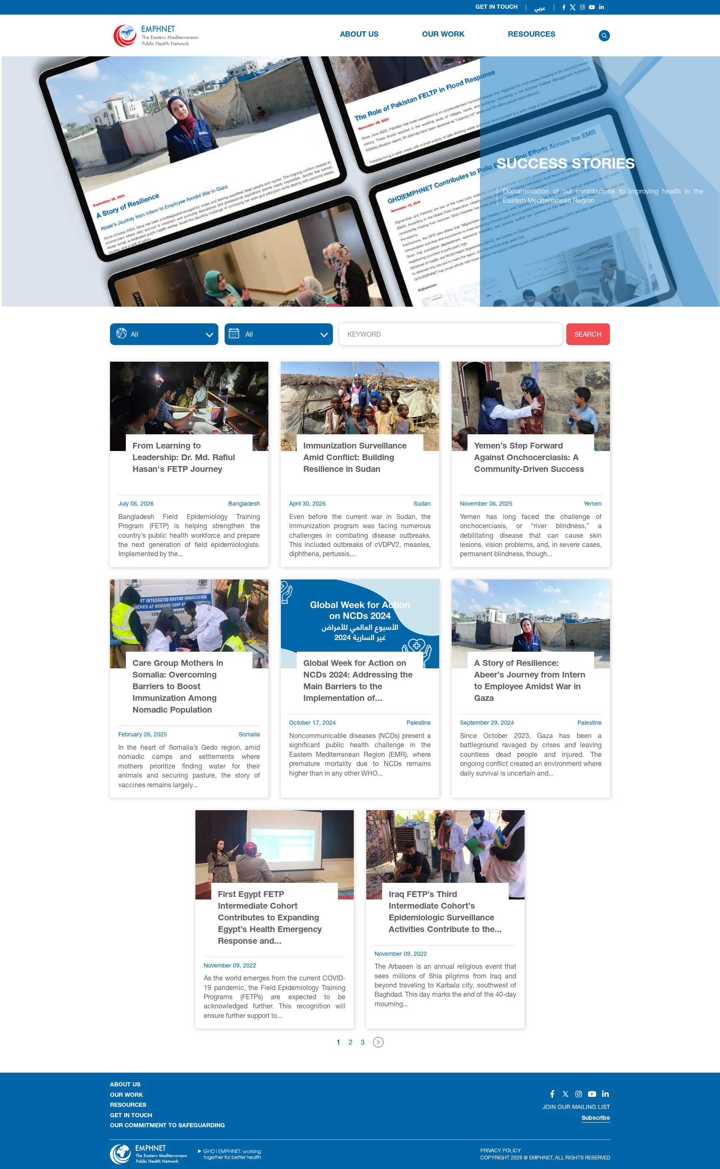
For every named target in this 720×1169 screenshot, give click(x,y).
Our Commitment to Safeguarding (167, 1126)
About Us (359, 35)
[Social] (563, 7)
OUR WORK (443, 35)
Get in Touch (496, 7)
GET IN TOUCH (131, 1116)
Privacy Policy (500, 1150)
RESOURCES (531, 35)
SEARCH (588, 334)
